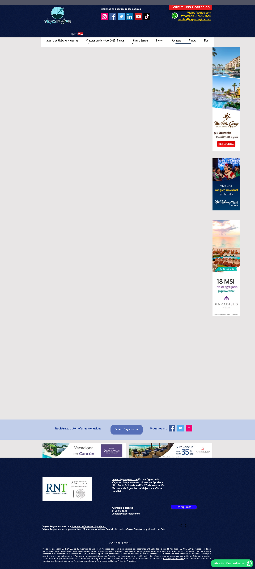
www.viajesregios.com (125, 479)
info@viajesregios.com (173, 558)
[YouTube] (138, 16)
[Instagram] (104, 16)
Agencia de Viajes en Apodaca (88, 526)
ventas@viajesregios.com (126, 513)
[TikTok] (146, 16)
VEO (128, 542)
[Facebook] (112, 16)
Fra (123, 542)
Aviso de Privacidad (127, 561)
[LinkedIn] (129, 16)
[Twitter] (121, 16)
